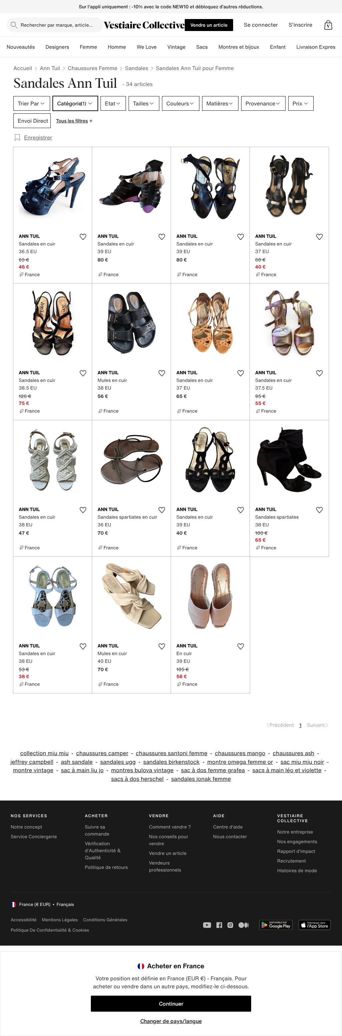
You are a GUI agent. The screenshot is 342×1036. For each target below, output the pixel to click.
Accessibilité (23, 920)
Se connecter (261, 24)
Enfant (278, 47)
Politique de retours (106, 867)
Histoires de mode (297, 870)
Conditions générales (105, 920)
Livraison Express (317, 47)
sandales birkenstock (171, 762)
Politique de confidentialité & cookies (50, 930)
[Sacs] (213, 47)
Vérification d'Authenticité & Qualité (103, 850)
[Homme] (131, 47)
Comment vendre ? (170, 827)
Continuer (171, 1004)
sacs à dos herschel (137, 779)
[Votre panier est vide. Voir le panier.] (328, 25)
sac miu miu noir (302, 762)
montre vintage (33, 770)
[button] (328, 25)
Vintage (176, 47)
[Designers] (74, 47)
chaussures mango (240, 753)
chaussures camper (102, 753)
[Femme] (102, 47)
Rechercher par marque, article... (57, 24)
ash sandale (77, 762)
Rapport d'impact (296, 851)
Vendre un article (208, 24)
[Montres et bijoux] (265, 47)
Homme (117, 47)
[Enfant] (291, 47)
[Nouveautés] (40, 47)
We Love (147, 47)
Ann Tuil (50, 68)
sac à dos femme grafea (213, 770)
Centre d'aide (228, 827)
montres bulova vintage (142, 770)
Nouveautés (21, 47)
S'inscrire (300, 24)
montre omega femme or (240, 762)
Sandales (136, 68)
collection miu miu (44, 753)
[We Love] (162, 47)
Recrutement (291, 861)
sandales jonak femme (201, 779)
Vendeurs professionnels (165, 867)
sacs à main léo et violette (287, 770)
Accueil (22, 68)
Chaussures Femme (92, 68)
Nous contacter (230, 836)
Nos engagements (297, 841)
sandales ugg (118, 762)
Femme (88, 47)
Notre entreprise (295, 832)
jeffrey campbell (31, 762)
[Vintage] (190, 47)
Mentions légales (59, 920)
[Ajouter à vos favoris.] (83, 237)
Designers (57, 47)
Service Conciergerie (34, 836)
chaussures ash (293, 753)
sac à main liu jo (82, 770)
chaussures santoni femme (171, 753)
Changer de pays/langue (171, 1021)
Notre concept (26, 827)
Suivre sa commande (97, 831)
